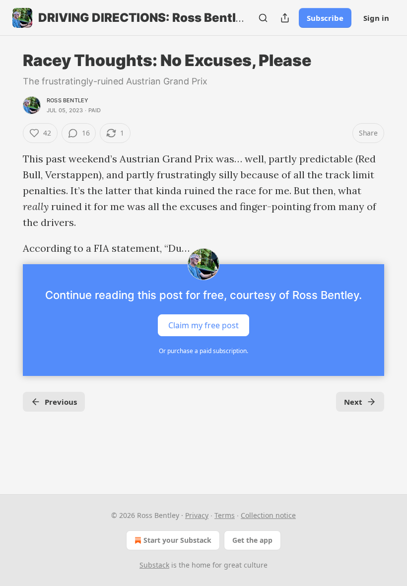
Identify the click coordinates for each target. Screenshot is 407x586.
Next (353, 402)
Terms (224, 515)
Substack (154, 565)
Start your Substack (177, 540)
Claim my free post (203, 325)
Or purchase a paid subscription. (203, 351)
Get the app (252, 540)
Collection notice (268, 515)
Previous (61, 402)
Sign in (376, 18)
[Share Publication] (285, 18)
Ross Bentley (67, 100)
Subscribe (325, 18)
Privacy (196, 515)
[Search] (263, 18)
